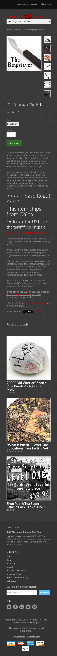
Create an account (29, 4)
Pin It (37, 311)
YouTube (21, 606)
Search (10, 567)
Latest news (13, 527)
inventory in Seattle (19, 294)
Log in (17, 4)
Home (9, 556)
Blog (9, 560)
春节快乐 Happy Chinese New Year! (24, 532)
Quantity (11, 130)
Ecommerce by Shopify (28, 622)
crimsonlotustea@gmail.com (26, 637)
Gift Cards (11, 581)
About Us (11, 563)
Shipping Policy (14, 574)
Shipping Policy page (35, 303)
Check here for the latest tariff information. (27, 233)
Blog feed (28, 606)
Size (9, 120)
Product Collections (16, 570)
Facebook (15, 606)
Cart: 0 (48, 4)
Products (18, 30)
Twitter (9, 606)
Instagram (34, 606)
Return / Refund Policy (17, 577)
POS (45, 620)
